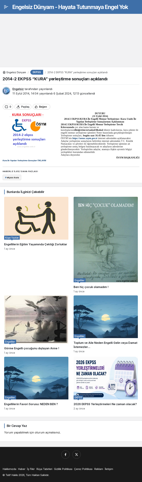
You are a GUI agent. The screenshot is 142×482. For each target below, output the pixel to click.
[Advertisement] (71, 38)
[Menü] (6, 6)
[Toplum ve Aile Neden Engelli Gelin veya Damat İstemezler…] (106, 324)
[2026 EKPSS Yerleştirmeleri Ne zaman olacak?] (106, 383)
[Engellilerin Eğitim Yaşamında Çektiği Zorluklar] (36, 245)
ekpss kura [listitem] (12, 177)
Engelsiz (18, 89)
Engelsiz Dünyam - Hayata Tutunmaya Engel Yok (70, 7)
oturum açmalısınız (47, 432)
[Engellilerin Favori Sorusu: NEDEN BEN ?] (36, 383)
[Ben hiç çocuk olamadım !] (106, 245)
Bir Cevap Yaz (17, 426)
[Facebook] (65, 454)
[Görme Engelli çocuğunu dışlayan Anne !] (36, 324)
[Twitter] (76, 454)
